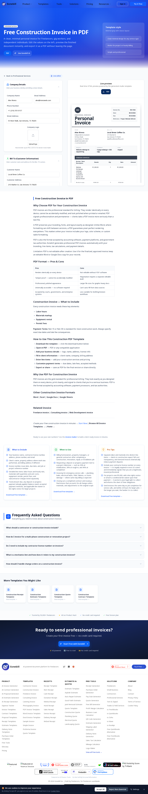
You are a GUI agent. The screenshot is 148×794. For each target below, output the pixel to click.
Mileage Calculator (93, 744)
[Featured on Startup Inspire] (30, 764)
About (130, 686)
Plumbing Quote (71, 716)
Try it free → (139, 667)
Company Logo (33, 127)
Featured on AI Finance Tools (61, 777)
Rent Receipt (49, 690)
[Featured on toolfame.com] (60, 764)
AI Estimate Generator (10, 698)
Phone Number (13, 106)
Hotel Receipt (49, 705)
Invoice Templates (9, 709)
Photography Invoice (31, 705)
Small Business (112, 690)
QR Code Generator (93, 719)
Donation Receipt (50, 698)
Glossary (5, 747)
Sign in (122, 4)
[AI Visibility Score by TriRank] (131, 765)
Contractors (111, 694)
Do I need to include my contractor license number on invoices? (34, 545)
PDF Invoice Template (31, 709)
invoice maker (71, 437)
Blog (129, 690)
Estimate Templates (9, 725)
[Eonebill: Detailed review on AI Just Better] (112, 764)
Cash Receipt (49, 694)
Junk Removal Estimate (73, 704)
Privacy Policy (133, 698)
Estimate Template (72, 689)
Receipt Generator (93, 686)
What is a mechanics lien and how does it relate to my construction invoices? (40, 555)
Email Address (39, 95)
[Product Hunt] (120, 667)
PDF (7, 53)
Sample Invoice (28, 721)
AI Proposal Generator (10, 694)
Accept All (101, 789)
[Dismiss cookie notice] (144, 789)
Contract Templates (9, 713)
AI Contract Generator (10, 690)
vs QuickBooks (112, 713)
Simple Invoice (28, 725)
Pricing (89, 4)
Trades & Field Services (115, 705)
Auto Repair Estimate (73, 696)
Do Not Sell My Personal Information (84, 777)
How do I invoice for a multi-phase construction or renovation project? (38, 536)
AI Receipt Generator (10, 702)
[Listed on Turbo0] (76, 765)
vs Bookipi (111, 725)
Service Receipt (49, 713)
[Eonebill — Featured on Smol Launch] (46, 772)
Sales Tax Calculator (93, 740)
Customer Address (14, 180)
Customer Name (13, 170)
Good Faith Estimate (73, 700)
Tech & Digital (112, 702)
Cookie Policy (133, 705)
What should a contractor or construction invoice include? (32, 527)
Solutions (74, 4)
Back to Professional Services (18, 76)
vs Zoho (110, 717)
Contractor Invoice (30, 686)
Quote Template (29, 733)
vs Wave (110, 721)
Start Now (82, 423)
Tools (59, 4)
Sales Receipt (49, 709)
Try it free (138, 4)
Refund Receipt (49, 721)
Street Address (12, 116)
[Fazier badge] (44, 765)
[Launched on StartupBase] (102, 772)
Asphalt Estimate (71, 693)
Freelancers (111, 686)
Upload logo (33, 144)
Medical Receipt (50, 702)
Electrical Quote (71, 720)
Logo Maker (90, 748)
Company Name (13, 95)
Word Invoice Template (31, 713)
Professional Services (115, 698)
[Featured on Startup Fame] (13, 765)
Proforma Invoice (29, 729)
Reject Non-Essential (117, 789)
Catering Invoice (29, 702)
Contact (131, 694)
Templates (43, 4)
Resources (104, 4)
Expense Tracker (8, 705)
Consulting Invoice (30, 698)
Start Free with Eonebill (74, 644)
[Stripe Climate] (92, 764)
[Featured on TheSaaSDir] (81, 771)
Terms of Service (134, 702)
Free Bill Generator (93, 704)
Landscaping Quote (72, 724)
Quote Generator (92, 700)
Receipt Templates (9, 721)
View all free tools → (94, 752)
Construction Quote (72, 712)
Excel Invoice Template (31, 717)
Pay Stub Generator (93, 696)
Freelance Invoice (29, 694)
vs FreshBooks (112, 709)
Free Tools (6, 743)
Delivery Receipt (50, 717)
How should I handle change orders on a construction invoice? (34, 564)
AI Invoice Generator (10, 686)
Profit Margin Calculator (95, 708)
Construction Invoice (31, 690)
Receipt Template (50, 686)
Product (26, 4)
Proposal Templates (9, 717)
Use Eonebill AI (24, 53)
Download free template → (16, 495)
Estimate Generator (93, 723)
